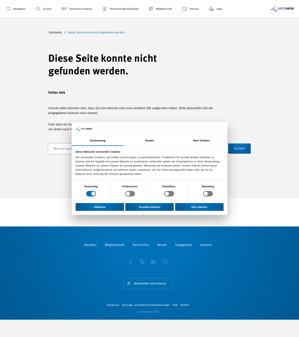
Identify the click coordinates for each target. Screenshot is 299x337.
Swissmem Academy (80, 9)
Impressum (113, 305)
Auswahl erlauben (149, 206)
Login (219, 9)
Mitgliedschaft (164, 9)
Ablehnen (100, 206)
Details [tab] (149, 140)
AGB (175, 305)
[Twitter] (142, 262)
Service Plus (141, 245)
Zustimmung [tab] (98, 140)
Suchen (47, 9)
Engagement (183, 245)
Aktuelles (90, 245)
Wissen (162, 245)
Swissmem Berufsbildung (124, 9)
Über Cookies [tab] (201, 140)
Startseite (55, 32)
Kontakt (184, 305)
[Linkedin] (153, 262)
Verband (205, 245)
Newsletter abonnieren (150, 283)
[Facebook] (130, 262)
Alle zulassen (199, 206)
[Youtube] (165, 262)
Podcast (194, 9)
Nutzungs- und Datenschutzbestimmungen (146, 305)
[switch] (130, 193)
